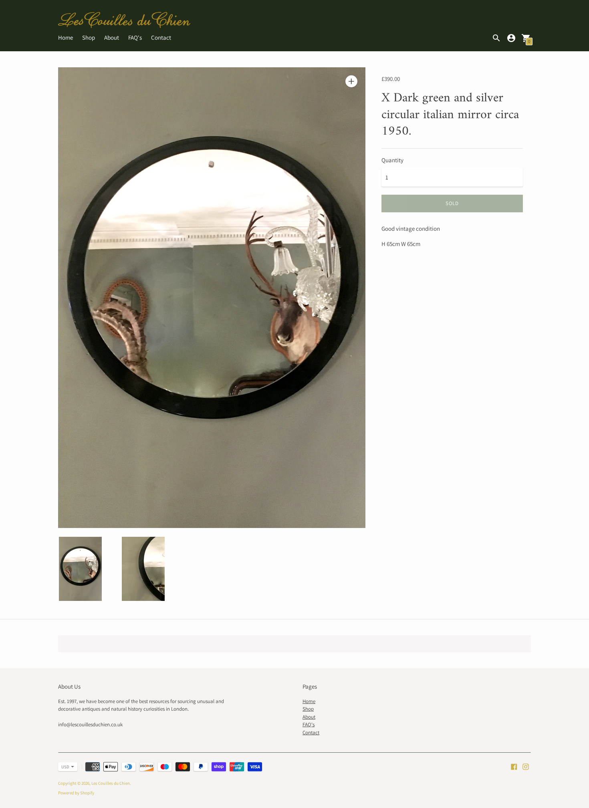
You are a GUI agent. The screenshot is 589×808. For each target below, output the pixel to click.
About (111, 37)
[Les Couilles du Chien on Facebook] (514, 766)
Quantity (392, 160)
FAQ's (135, 37)
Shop (88, 37)
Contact (161, 37)
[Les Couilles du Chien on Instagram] (525, 766)
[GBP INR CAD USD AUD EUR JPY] (63, 766)
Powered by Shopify (76, 793)
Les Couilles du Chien (110, 783)
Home (65, 37)
